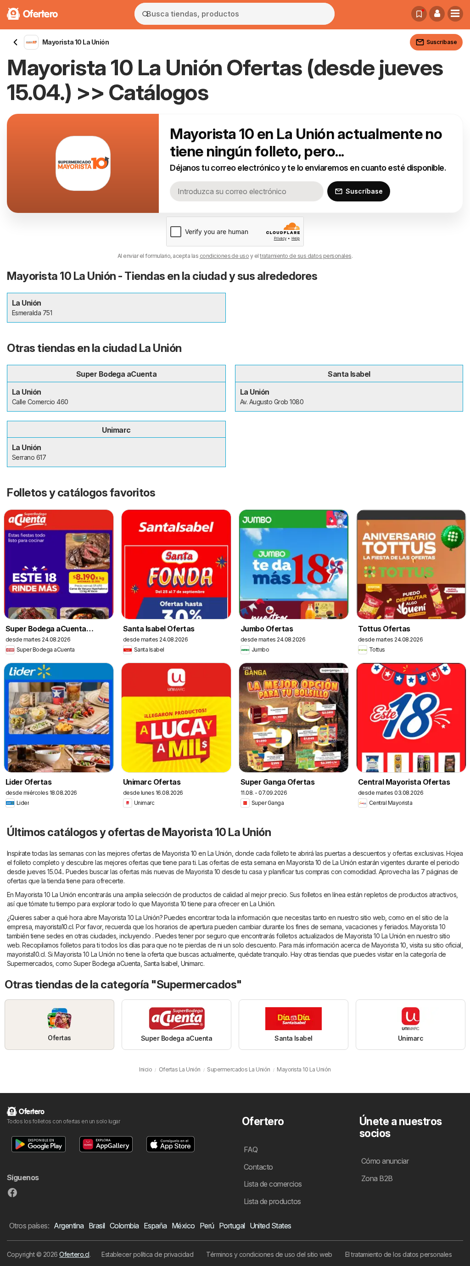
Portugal (232, 1225)
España (155, 1225)
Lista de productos (272, 1201)
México (183, 1225)
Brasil (97, 1225)
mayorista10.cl (54, 927)
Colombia (124, 1225)
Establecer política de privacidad (147, 1254)
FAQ (250, 1149)
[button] (437, 14)
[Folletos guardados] (419, 14)
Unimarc (192, 963)
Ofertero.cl (74, 1254)
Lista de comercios (273, 1183)
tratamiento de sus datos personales (305, 255)
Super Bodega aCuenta (106, 963)
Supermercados (29, 963)
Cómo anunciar (384, 1161)
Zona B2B (377, 1178)
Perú (207, 1225)
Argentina (69, 1225)
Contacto (258, 1166)
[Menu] (455, 14)
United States (270, 1225)
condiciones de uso (224, 255)
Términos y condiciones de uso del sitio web (269, 1254)
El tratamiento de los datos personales (398, 1254)
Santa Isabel (161, 963)
